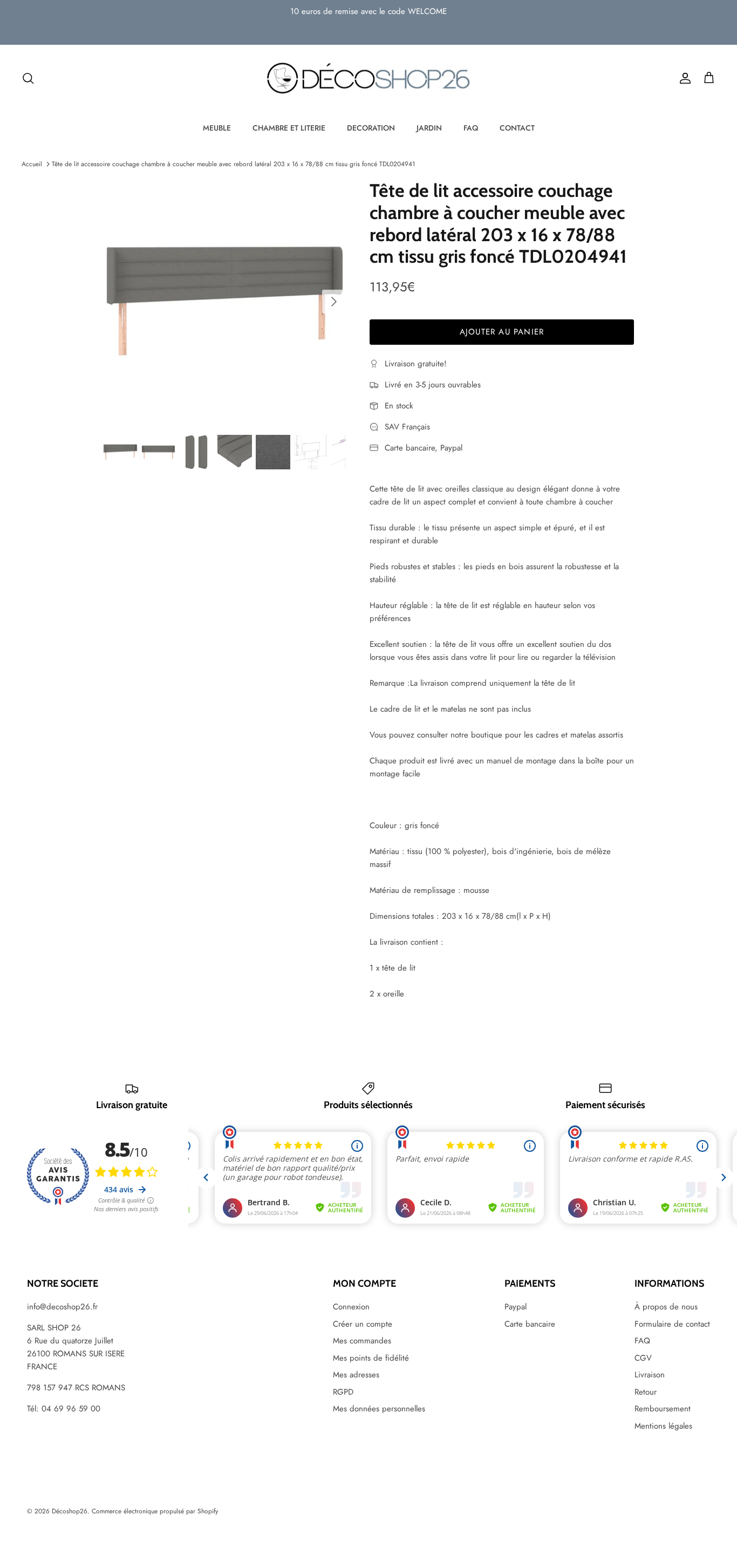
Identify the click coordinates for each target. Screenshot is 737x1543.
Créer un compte (362, 1324)
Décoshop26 (69, 1511)
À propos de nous (666, 1307)
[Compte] (683, 78)
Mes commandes (362, 1341)
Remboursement (662, 1409)
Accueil (32, 164)
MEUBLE (217, 127)
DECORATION (371, 127)
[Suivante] (334, 301)
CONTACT (517, 127)
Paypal (515, 1307)
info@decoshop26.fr (62, 1307)
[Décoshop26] (368, 79)
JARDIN (429, 127)
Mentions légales (663, 1426)
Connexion (351, 1307)
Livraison (649, 1375)
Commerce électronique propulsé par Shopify (155, 1511)
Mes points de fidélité (371, 1358)
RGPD (343, 1392)
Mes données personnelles (379, 1409)
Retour (645, 1392)
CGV (643, 1358)
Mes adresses (356, 1375)
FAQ (470, 127)
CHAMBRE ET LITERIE (289, 127)
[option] (224, 301)
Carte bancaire (529, 1324)
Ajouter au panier (502, 332)
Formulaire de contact (672, 1324)
